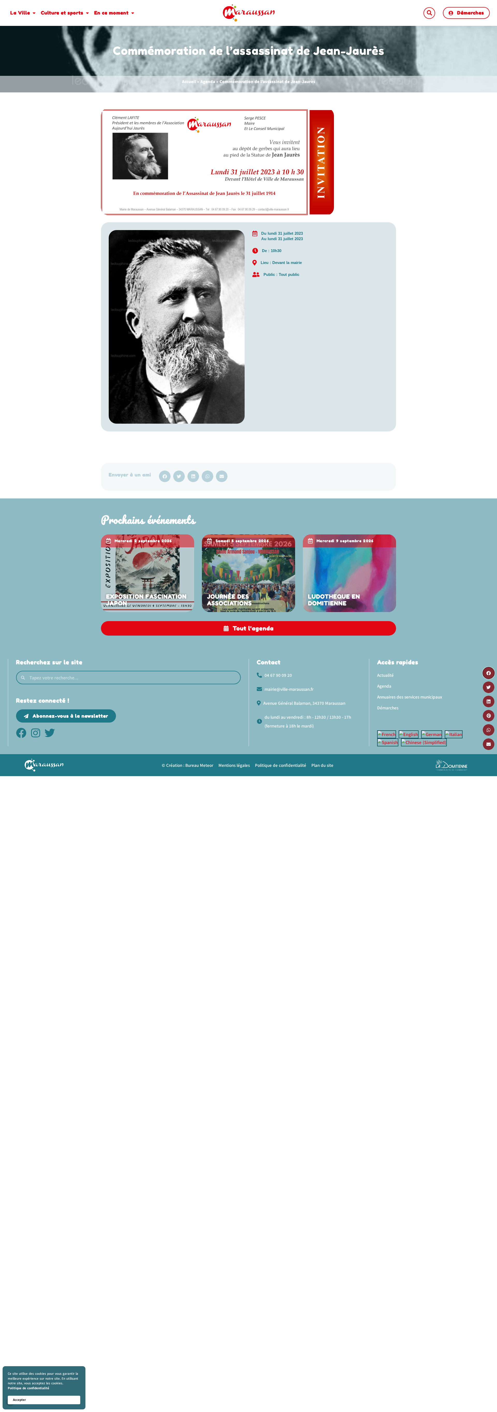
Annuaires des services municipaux (409, 697)
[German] (433, 734)
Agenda (207, 81)
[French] (388, 734)
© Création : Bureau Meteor (187, 765)
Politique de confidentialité (28, 1388)
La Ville (20, 13)
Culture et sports (62, 13)
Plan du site (322, 765)
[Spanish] (389, 742)
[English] (410, 734)
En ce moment (111, 13)
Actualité (385, 675)
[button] (429, 13)
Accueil (189, 81)
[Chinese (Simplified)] (425, 742)
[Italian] (455, 734)
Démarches (387, 708)
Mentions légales (234, 765)
